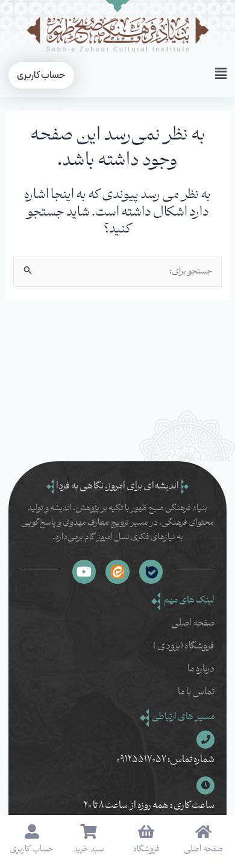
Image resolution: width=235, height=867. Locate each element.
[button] (216, 75)
